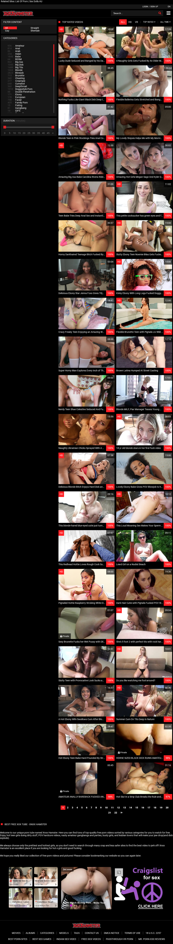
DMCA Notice (111, 933)
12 (118, 807)
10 (106, 807)
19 (161, 807)
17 (148, 807)
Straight (35, 28)
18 (155, 807)
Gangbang (17, 108)
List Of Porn (21, 1)
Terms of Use (132, 933)
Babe (14, 56)
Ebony (15, 94)
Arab (14, 51)
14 (130, 807)
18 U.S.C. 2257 (153, 933)
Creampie (16, 81)
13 (124, 807)
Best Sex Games (41, 939)
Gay (7, 30)
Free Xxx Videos (91, 939)
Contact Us (92, 933)
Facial (14, 100)
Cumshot (16, 83)
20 (167, 807)
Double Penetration (21, 91)
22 (115, 812)
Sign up (154, 6)
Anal (14, 48)
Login (145, 6)
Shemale (35, 30)
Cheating (16, 78)
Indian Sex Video (66, 939)
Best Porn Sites (17, 939)
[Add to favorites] (103, 29)
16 (142, 807)
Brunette (16, 75)
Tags (77, 933)
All (6, 28)
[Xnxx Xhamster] (18, 13)
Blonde (15, 70)
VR (136, 22)
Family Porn (18, 102)
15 (136, 807)
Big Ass (15, 62)
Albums (30, 933)
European (16, 97)
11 (112, 807)
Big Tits (15, 67)
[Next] (121, 813)
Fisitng (15, 105)
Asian (14, 53)
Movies (16, 933)
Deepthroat (17, 86)
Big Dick (15, 64)
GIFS (14, 110)
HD (130, 22)
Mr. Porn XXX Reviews (151, 939)
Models (64, 933)
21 (109, 812)
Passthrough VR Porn (119, 939)
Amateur (16, 45)
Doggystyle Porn (20, 89)
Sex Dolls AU (35, 1)
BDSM (15, 59)
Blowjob (16, 72)
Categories (47, 933)
